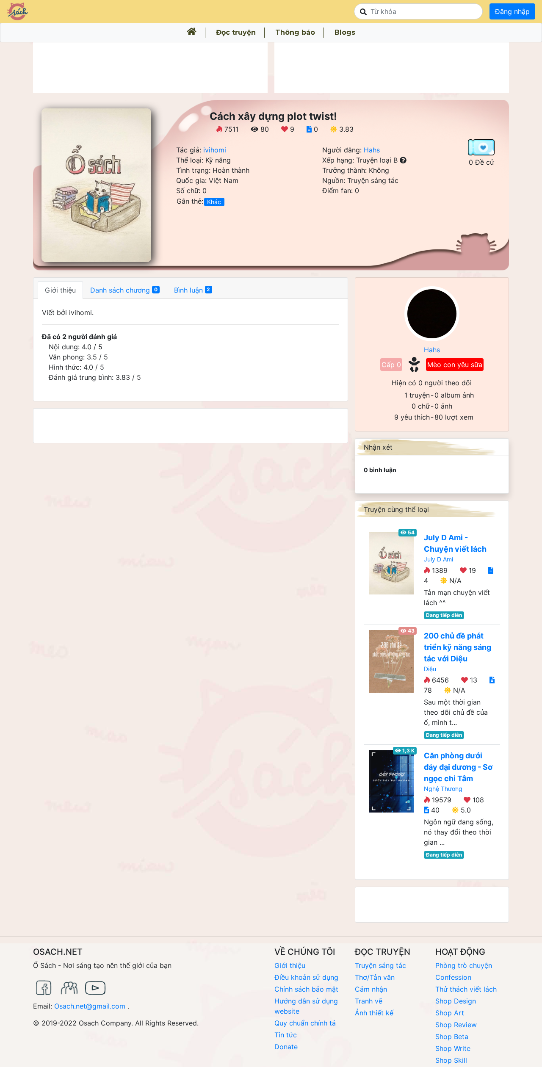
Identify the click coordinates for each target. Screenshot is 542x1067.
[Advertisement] (150, 67)
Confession (453, 977)
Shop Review (456, 1024)
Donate (286, 1046)
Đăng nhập (512, 11)
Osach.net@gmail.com (89, 1006)
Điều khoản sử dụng (306, 977)
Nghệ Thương (443, 788)
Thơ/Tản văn (375, 977)
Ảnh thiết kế (374, 1013)
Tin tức (285, 1035)
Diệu (430, 668)
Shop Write (452, 1048)
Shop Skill (451, 1060)
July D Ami (438, 559)
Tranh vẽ (368, 1001)
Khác (214, 201)
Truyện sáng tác (380, 965)
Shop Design (455, 1001)
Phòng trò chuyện (463, 965)
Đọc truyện (236, 32)
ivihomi (214, 150)
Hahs (372, 150)
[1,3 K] (391, 780)
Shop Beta (451, 1036)
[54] (391, 562)
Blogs (345, 32)
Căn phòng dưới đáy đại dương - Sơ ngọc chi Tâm (458, 767)
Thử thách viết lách (466, 989)
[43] (391, 660)
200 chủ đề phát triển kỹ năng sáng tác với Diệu (457, 647)
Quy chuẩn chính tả (305, 1023)
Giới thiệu (289, 965)
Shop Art (449, 1013)
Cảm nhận (371, 989)
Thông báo (295, 32)
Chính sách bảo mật (306, 989)
